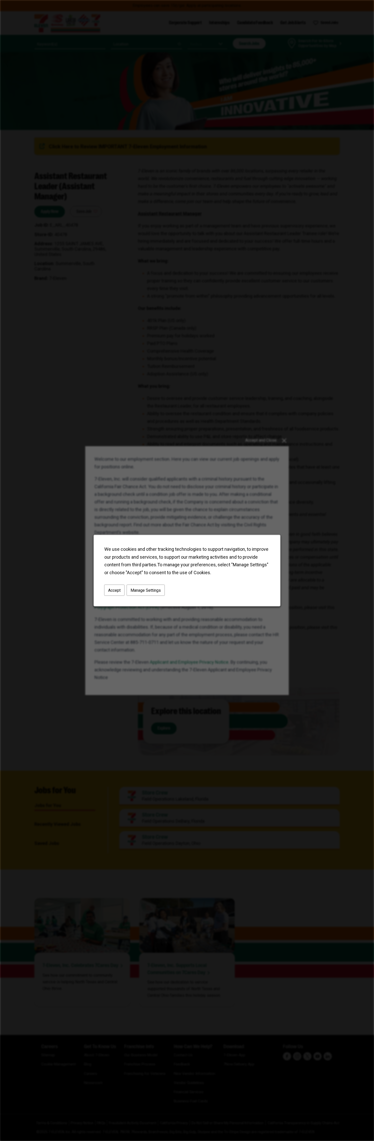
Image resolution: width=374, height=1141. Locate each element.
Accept (114, 590)
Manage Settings (146, 590)
